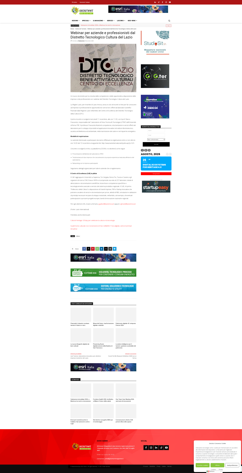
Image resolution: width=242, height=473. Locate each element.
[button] (169, 20)
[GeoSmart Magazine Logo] (81, 446)
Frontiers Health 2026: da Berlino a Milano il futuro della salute (100, 25)
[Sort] (149, 150)
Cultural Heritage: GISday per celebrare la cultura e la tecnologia (93, 220)
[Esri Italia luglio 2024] (103, 263)
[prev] (167, 26)
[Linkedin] (155, 2)
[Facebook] (162, 2)
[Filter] (145, 150)
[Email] (106, 249)
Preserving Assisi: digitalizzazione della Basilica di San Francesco (102, 346)
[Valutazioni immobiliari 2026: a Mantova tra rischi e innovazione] (81, 390)
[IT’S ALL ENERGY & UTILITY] (103, 293)
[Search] (142, 150)
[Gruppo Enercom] (155, 120)
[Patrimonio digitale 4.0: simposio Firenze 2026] (126, 315)
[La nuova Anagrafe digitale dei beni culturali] (81, 335)
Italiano (211, 471)
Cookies (213, 469)
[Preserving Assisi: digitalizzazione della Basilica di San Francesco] (103, 335)
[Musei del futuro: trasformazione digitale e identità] (103, 315)
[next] (170, 26)
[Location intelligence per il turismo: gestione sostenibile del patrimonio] (126, 335)
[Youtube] (169, 2)
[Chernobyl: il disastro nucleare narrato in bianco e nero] (81, 315)
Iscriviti (156, 144)
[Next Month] (170, 154)
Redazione (81, 41)
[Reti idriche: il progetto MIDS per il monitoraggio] (103, 411)
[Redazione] (72, 41)
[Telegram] (114, 249)
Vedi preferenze (232, 465)
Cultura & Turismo (80, 29)
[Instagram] (166, 2)
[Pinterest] (93, 249)
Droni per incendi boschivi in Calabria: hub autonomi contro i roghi (80, 422)
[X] (88, 249)
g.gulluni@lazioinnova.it (106, 204)
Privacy (221, 469)
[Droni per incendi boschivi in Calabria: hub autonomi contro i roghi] (81, 411)
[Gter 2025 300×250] (155, 89)
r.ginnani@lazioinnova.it (128, 204)
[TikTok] (161, 447)
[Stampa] (110, 249)
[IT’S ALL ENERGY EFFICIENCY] (103, 278)
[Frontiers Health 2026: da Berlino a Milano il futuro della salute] (103, 390)
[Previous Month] (167, 154)
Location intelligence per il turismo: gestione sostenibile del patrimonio (126, 346)
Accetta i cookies (202, 465)
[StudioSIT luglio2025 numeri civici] (155, 56)
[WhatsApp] (97, 249)
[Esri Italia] (138, 14)
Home (72, 29)
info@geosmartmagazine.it (114, 459)
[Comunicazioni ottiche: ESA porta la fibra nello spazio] (126, 411)
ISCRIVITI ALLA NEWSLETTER (150, 127)
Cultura (78, 236)
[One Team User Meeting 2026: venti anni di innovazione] (126, 390)
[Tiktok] (158, 2)
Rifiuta (217, 465)
